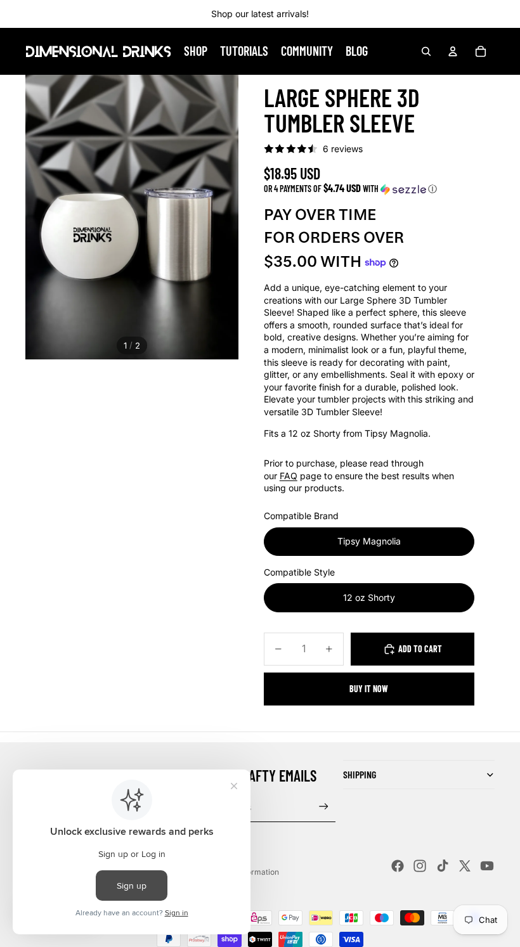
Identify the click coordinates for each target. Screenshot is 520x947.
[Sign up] (323, 806)
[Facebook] (397, 865)
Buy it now (368, 688)
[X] (464, 865)
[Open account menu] (453, 51)
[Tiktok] (442, 865)
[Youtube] (487, 865)
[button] (369, 188)
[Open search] (426, 51)
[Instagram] (419, 865)
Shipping (359, 774)
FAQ (288, 475)
